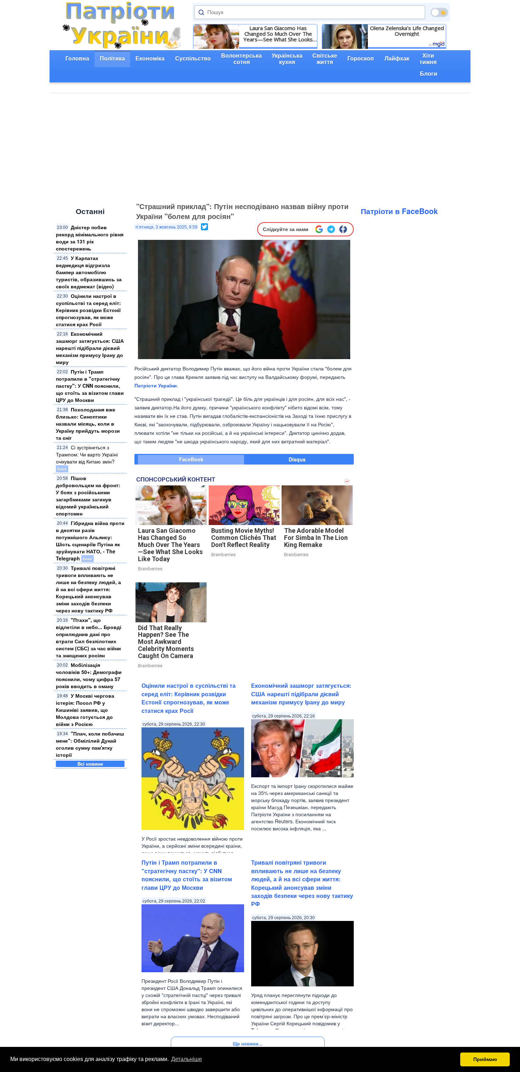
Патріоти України (155, 385)
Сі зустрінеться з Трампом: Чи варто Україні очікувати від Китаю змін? (87, 454)
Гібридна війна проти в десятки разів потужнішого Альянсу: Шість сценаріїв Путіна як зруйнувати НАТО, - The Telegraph (90, 540)
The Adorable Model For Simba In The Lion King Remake (316, 537)
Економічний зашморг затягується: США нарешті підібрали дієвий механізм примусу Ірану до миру (90, 347)
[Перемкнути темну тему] (439, 12)
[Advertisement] (260, 146)
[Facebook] (343, 229)
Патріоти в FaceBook (399, 211)
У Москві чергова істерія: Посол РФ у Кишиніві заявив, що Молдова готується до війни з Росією (85, 709)
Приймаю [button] (485, 1059)
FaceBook (191, 459)
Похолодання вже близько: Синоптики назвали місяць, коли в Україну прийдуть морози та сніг (88, 423)
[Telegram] (331, 229)
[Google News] (319, 229)
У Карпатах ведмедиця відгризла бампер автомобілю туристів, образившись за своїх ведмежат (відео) (89, 272)
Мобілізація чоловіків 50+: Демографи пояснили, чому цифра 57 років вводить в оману (89, 675)
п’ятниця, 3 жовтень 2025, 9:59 (166, 227)
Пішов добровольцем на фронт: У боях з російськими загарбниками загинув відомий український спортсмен (88, 495)
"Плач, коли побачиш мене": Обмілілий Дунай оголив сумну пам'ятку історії (90, 744)
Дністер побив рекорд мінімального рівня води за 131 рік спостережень (89, 238)
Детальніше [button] (186, 1059)
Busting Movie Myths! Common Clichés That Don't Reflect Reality (243, 537)
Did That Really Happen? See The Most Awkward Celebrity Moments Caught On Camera (166, 641)
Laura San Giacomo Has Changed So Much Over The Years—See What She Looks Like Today (278, 33)
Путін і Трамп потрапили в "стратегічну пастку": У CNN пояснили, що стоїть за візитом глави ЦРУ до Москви (90, 385)
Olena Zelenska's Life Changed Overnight (407, 30)
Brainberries (150, 568)
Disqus (297, 459)
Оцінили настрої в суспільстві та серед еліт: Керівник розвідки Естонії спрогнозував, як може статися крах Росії (88, 310)
